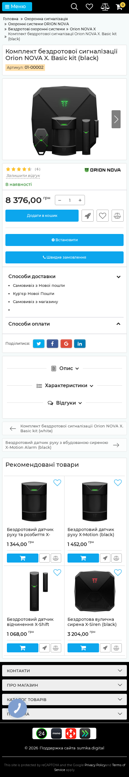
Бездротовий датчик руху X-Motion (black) (91, 535)
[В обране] (103, 216)
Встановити (66, 240)
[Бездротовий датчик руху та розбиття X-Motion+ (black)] (34, 501)
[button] (116, 119)
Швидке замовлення (88, 216)
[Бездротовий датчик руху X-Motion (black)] (95, 501)
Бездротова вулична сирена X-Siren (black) (92, 625)
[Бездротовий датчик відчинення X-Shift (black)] (34, 591)
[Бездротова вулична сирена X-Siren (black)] (95, 591)
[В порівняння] (118, 216)
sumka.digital (90, 747)
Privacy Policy (95, 765)
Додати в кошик (42, 215)
